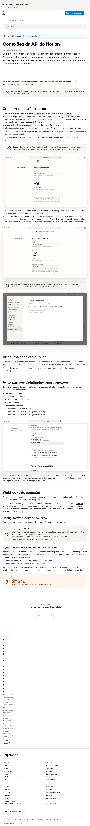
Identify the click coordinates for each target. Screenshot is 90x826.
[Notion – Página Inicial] (45, 755)
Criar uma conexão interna (24, 109)
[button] (46, 181)
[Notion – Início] (3, 13)
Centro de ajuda (8, 20)
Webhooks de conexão (21, 492)
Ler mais (7, 742)
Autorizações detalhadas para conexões (36, 382)
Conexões (20, 20)
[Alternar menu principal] (87, 13)
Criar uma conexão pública (24, 357)
